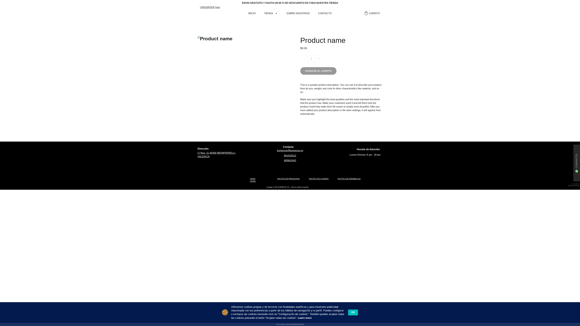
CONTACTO (325, 13)
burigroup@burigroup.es (290, 150)
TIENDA (268, 13)
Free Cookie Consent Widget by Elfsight (290, 324)
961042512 (290, 155)
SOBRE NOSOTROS (298, 13)
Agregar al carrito (318, 71)
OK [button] (353, 312)
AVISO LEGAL (253, 180)
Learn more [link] (305, 317)
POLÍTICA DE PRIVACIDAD (288, 179)
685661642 (290, 160)
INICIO (252, 13)
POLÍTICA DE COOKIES (319, 179)
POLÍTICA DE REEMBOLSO (349, 179)
